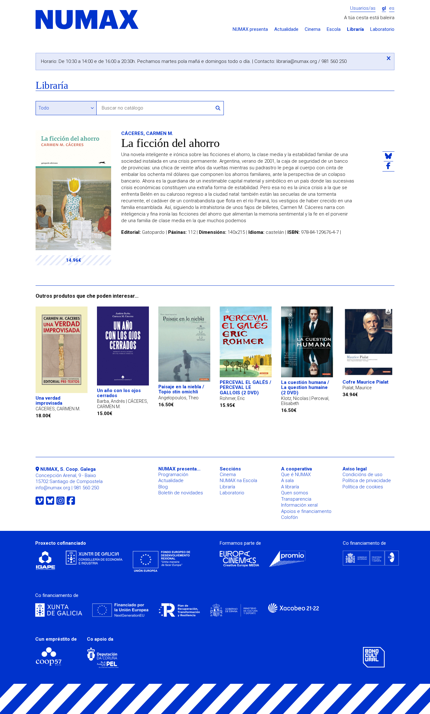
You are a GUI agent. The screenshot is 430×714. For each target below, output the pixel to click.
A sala (287, 480)
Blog (163, 487)
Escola (334, 29)
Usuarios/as (363, 8)
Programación (173, 474)
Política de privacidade (366, 480)
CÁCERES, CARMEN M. (147, 133)
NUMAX (87, 20)
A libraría (290, 487)
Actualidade (286, 29)
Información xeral (299, 505)
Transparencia (296, 499)
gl (384, 8)
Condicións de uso (362, 474)
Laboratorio (382, 29)
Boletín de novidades (180, 493)
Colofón (289, 517)
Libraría (355, 29)
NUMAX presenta (250, 29)
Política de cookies (362, 487)
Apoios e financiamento (306, 511)
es (391, 8)
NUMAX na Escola (238, 480)
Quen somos (294, 493)
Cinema (312, 29)
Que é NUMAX (296, 474)
